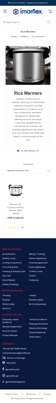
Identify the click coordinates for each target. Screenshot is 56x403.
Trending (6, 295)
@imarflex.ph (12, 376)
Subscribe (11, 363)
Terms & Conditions (38, 319)
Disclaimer (31, 394)
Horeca (32, 276)
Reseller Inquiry (36, 300)
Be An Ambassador (38, 304)
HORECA (24, 36)
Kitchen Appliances (38, 258)
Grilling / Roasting (10, 284)
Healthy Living (8, 258)
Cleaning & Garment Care (13, 271)
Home (14, 36)
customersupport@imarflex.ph (16, 353)
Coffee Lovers (36, 271)
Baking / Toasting (37, 254)
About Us (6, 308)
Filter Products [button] (29, 151)
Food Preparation (10, 267)
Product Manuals (10, 335)
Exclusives (34, 280)
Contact (47, 394)
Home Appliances (37, 267)
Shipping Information (38, 324)
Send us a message (16, 358)
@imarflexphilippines (14, 382)
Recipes (6, 300)
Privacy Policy (11, 394)
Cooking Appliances (38, 263)
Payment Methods (37, 332)
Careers (32, 295)
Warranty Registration (12, 326)
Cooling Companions (12, 263)
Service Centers (9, 331)
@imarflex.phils (12, 369)
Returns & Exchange (38, 328)
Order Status (35, 337)
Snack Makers (8, 280)
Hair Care (6, 276)
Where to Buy (8, 304)
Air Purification (8, 254)
